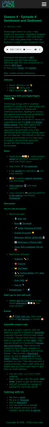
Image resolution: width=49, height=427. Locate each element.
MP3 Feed (16, 65)
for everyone (30, 166)
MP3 (32, 57)
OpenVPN (26, 356)
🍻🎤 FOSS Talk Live (19, 316)
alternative (21, 303)
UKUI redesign (16, 185)
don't (33, 340)
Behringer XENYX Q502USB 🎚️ (29, 237)
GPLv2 (15, 358)
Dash (29, 90)
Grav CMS (19, 280)
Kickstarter (14, 198)
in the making (15, 195)
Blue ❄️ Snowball (22, 223)
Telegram (24, 400)
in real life (35, 410)
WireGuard (33, 353)
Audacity (18, 259)
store (22, 397)
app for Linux (23, 300)
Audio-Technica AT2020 (29, 228)
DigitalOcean (15, 289)
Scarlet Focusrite (22, 232)
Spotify (32, 68)
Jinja (41, 273)
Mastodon (22, 402)
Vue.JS (17, 285)
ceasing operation (33, 178)
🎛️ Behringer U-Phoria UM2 (28, 242)
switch (12, 159)
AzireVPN (39, 332)
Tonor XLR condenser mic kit (28, 247)
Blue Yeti (22, 218)
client (6, 358)
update (18, 171)
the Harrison (24, 319)
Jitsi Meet (22, 268)
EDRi (28, 122)
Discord (21, 263)
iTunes (20, 68)
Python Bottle (27, 273)
